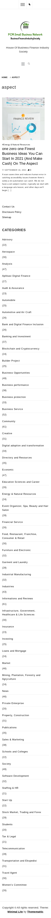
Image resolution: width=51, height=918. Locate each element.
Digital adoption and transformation (23, 445)
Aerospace (8, 251)
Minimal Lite (15, 911)
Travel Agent (9, 872)
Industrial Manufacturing (16, 574)
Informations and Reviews (17, 598)
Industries (8, 586)
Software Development (15, 776)
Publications (9, 727)
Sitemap (6, 217)
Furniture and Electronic (16, 550)
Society (6, 763)
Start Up (7, 800)
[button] (30, 4)
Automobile (8, 300)
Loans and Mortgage (14, 651)
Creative (7, 433)
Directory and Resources (17, 457)
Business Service (12, 409)
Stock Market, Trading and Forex (21, 812)
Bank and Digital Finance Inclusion (22, 324)
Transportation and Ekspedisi (19, 860)
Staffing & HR (10, 788)
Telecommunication (13, 848)
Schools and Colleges (15, 751)
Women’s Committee (14, 885)
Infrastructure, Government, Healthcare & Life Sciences (18, 612)
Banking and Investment (16, 336)
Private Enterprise (13, 703)
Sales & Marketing (13, 739)
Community (8, 421)
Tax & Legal (9, 836)
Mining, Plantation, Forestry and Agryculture (21, 677)
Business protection (14, 397)
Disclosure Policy (12, 212)
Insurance (8, 626)
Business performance (15, 385)
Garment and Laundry (15, 562)
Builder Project (11, 360)
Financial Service (12, 522)
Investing (7, 638)
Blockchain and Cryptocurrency (21, 348)
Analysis (7, 263)
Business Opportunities (16, 372)
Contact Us (8, 206)
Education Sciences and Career (21, 482)
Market (6, 663)
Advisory (7, 239)
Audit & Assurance (13, 288)
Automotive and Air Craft (16, 312)
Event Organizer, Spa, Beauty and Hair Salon (25, 508)
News (5, 691)
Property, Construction (15, 715)
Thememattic (35, 911)
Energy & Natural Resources (16, 144)
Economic (8, 469)
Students (7, 824)
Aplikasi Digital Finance (16, 276)
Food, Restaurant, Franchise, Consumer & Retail (19, 536)
